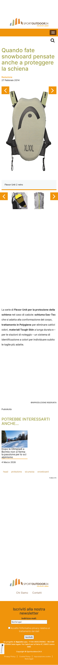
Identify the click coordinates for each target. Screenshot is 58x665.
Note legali (29, 659)
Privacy (1, 649)
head (5, 471)
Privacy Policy (9, 656)
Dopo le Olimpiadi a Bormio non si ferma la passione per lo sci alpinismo (14, 453)
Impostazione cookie (29, 599)
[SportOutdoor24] (29, 22)
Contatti (37, 592)
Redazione (7, 77)
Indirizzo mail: (29, 618)
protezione (16, 471)
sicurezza (29, 471)
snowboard (43, 471)
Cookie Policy (24, 656)
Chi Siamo (22, 592)
